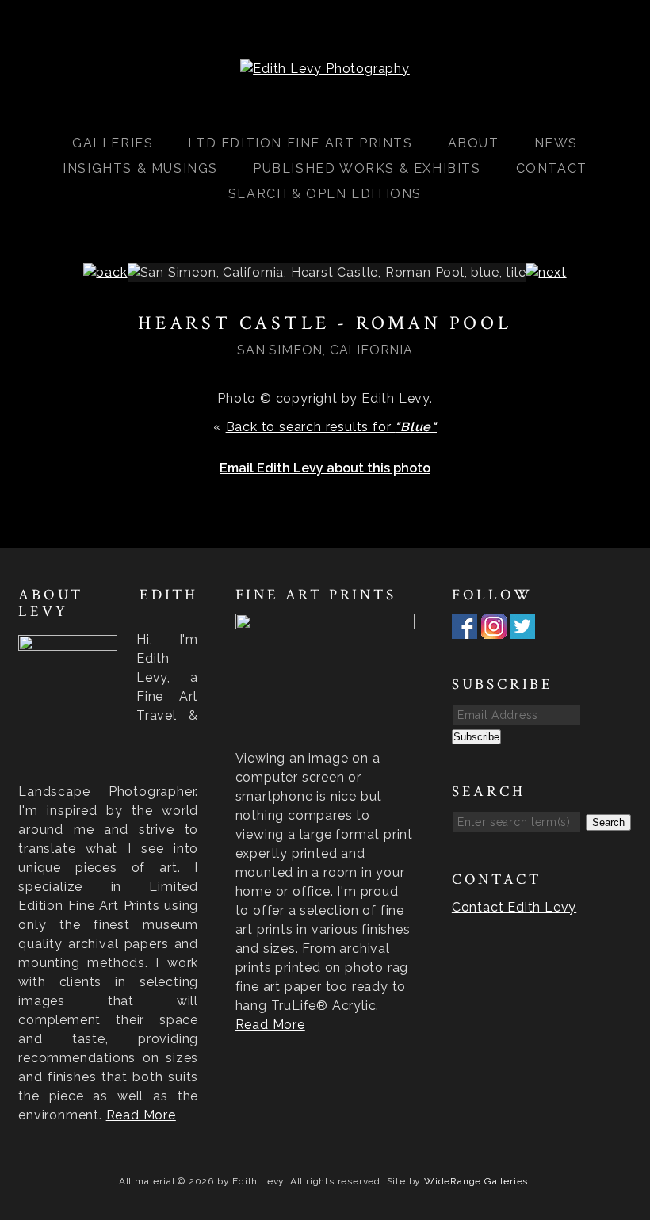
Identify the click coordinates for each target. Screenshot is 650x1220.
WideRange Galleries (476, 1181)
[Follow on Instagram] (494, 629)
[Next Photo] (546, 272)
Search (608, 822)
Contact (551, 168)
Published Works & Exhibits (367, 168)
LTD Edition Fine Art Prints (300, 143)
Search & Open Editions (325, 193)
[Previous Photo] (105, 272)
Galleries (112, 143)
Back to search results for (331, 426)
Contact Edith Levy (514, 907)
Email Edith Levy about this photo (325, 468)
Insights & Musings (140, 168)
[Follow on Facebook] (464, 629)
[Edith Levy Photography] (325, 68)
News (556, 143)
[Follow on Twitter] (522, 629)
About (473, 143)
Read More (141, 1114)
